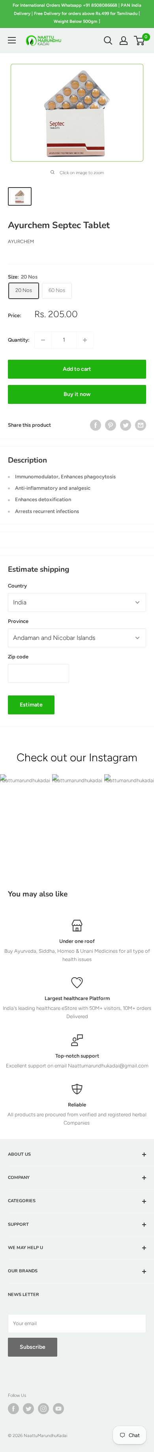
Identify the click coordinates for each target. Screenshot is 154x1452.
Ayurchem (21, 241)
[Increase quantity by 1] (85, 340)
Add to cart (77, 369)
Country (17, 586)
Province (18, 621)
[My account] (124, 40)
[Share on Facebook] (95, 425)
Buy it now (77, 394)
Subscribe (32, 1347)
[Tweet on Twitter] (125, 425)
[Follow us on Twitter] (28, 1408)
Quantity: (19, 340)
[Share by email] (140, 425)
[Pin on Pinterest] (110, 425)
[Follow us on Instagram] (43, 1408)
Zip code (18, 657)
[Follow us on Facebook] (13, 1408)
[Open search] (108, 40)
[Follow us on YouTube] (58, 1408)
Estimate (31, 704)
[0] (140, 40)
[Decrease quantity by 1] (43, 340)
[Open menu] (12, 40)
